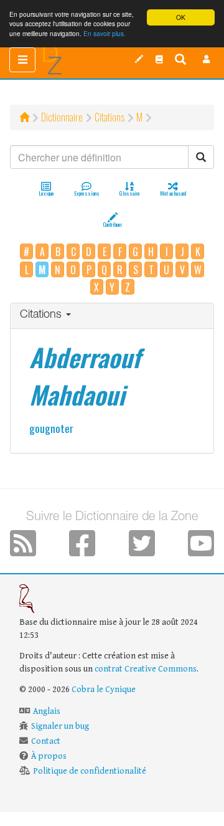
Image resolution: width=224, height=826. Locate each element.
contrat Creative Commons (146, 669)
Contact (45, 741)
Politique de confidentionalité (89, 771)
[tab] (112, 316)
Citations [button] (42, 315)
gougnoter (51, 428)
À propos (49, 756)
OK (180, 17)
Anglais (46, 711)
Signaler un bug (60, 726)
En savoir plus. (104, 33)
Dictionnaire (62, 117)
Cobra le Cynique (104, 690)
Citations (109, 117)
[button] (206, 59)
